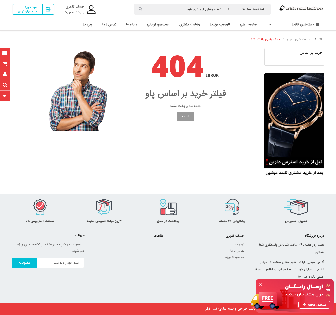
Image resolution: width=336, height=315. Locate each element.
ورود (81, 12)
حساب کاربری (75, 7)
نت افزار (211, 309)
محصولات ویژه (234, 257)
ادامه (185, 116)
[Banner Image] (294, 126)
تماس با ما (237, 250)
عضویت (69, 12)
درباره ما (239, 244)
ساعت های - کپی (298, 39)
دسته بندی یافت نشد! (265, 39)
